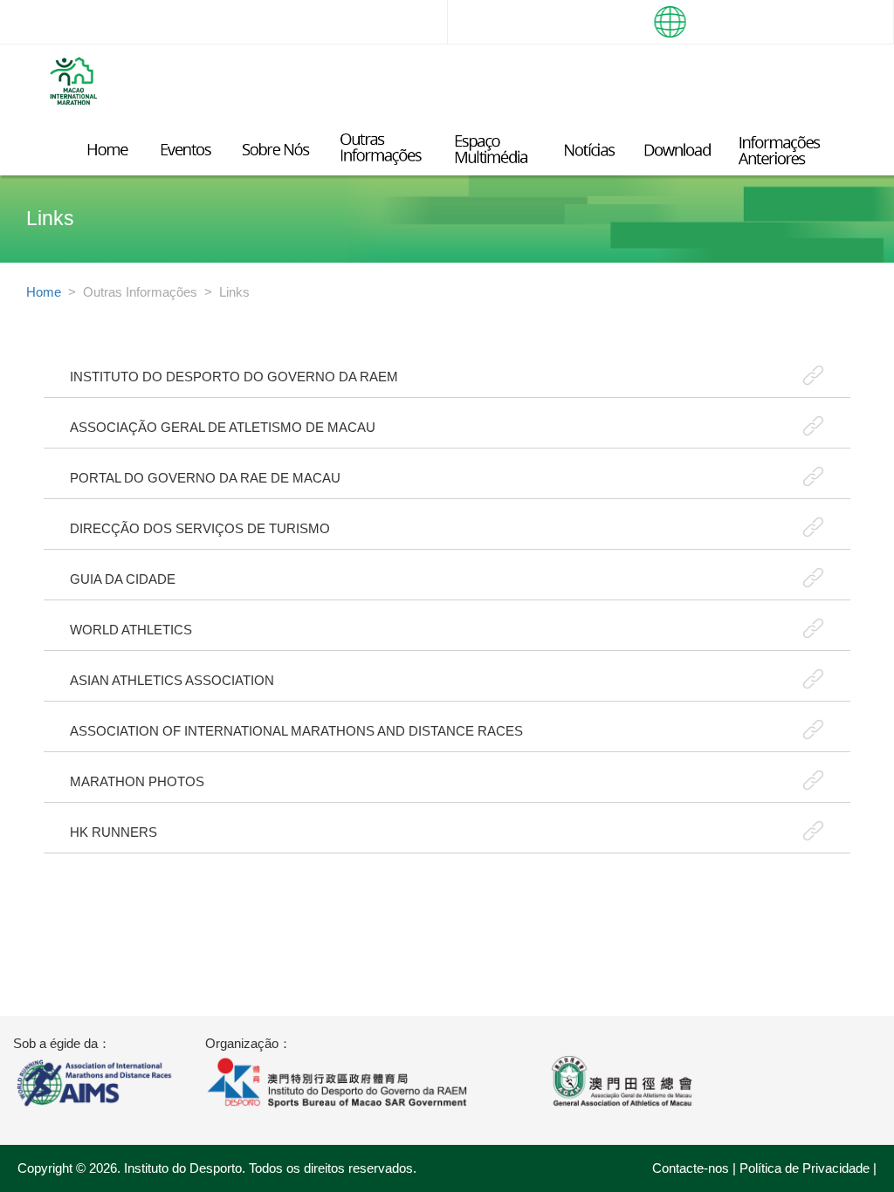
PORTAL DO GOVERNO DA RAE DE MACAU (205, 477)
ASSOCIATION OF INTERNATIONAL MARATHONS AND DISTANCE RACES (296, 730)
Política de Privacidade (804, 1168)
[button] (670, 22)
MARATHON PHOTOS (137, 781)
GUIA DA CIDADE (122, 579)
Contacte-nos (690, 1168)
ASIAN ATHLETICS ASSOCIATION (172, 680)
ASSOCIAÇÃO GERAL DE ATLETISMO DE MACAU (222, 427)
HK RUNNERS (113, 832)
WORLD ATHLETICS (131, 629)
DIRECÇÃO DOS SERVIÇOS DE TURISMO (200, 528)
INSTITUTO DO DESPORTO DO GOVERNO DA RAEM (234, 376)
